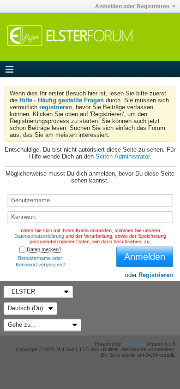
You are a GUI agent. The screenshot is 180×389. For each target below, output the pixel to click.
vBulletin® (134, 344)
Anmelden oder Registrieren (132, 6)
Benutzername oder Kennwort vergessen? (40, 261)
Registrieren (155, 274)
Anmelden (144, 257)
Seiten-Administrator (123, 156)
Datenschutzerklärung (39, 236)
